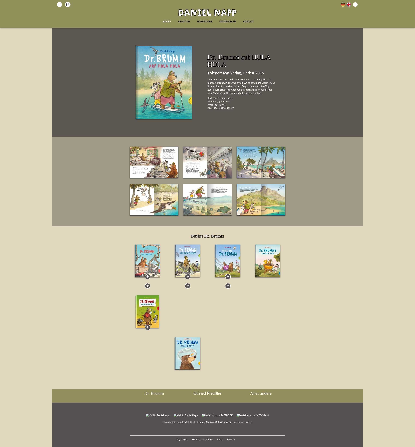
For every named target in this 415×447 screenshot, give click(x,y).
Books (167, 21)
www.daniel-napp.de (173, 422)
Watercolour (227, 21)
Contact (248, 21)
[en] (349, 4)
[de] (343, 4)
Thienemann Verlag (242, 422)
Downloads (204, 21)
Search (220, 439)
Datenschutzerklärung (202, 439)
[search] (355, 4)
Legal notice (182, 439)
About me (184, 21)
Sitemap (231, 439)
